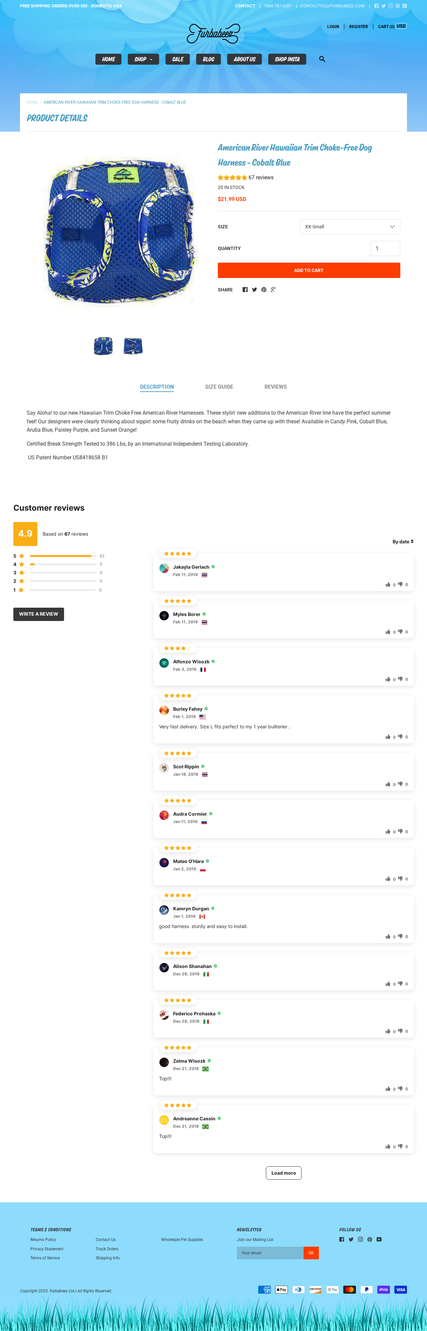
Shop (140, 59)
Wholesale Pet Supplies (182, 1239)
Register (358, 26)
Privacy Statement (46, 1249)
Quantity (229, 248)
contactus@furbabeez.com (332, 5)
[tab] (157, 387)
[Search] (322, 59)
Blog (208, 59)
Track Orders (107, 1249)
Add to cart (309, 270)
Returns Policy (43, 1239)
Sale (177, 59)
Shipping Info (108, 1258)
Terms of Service (45, 1258)
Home (108, 59)
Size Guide (219, 387)
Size (223, 226)
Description (157, 387)
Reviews (276, 387)
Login (333, 26)
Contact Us (106, 1239)
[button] (246, 178)
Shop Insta (287, 59)
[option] (118, 231)
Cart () (386, 26)
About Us (244, 59)
